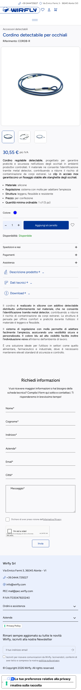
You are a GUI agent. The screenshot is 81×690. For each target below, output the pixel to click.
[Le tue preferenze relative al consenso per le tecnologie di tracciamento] (6, 683)
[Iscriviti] (72, 650)
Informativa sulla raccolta (23, 685)
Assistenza (9, 262)
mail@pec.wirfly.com (20, 591)
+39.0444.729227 (17, 577)
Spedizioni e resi (12, 247)
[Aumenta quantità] (18, 225)
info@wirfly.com (16, 584)
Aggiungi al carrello (46, 225)
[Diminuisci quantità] (6, 225)
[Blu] (15, 212)
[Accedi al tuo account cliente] (49, 10)
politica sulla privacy (49, 660)
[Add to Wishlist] (72, 225)
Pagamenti (9, 254)
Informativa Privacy (52, 519)
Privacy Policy (14, 625)
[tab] (40, 247)
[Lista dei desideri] (42, 10)
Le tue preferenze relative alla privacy (42, 679)
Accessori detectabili (15, 29)
